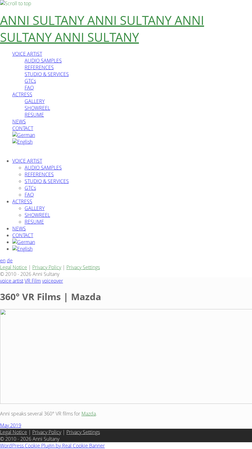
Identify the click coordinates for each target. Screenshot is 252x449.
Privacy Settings (83, 267)
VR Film (33, 280)
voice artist (11, 280)
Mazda (88, 413)
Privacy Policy (46, 267)
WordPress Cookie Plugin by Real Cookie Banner (52, 445)
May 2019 (10, 425)
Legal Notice (13, 267)
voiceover (52, 280)
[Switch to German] (23, 135)
